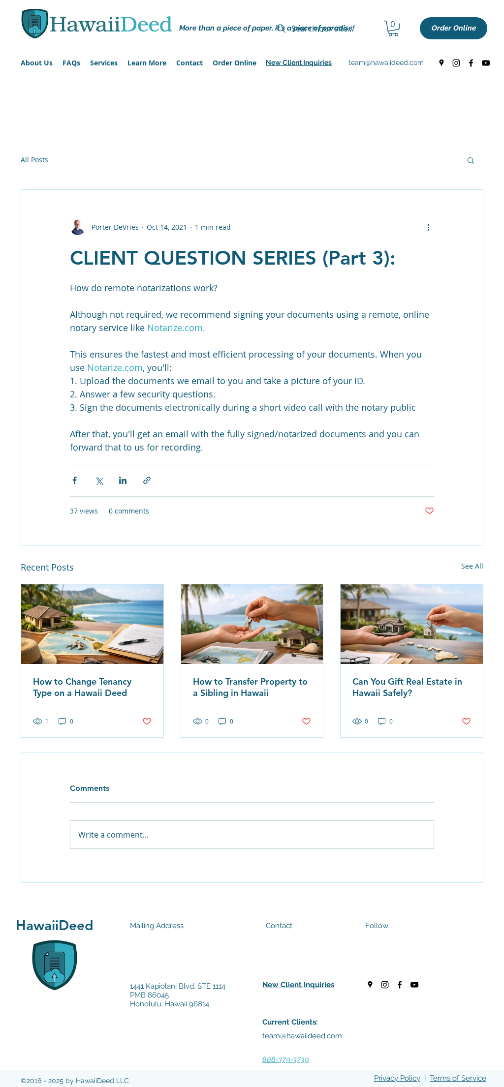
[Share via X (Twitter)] (98, 480)
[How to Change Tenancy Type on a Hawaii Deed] (92, 624)
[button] (299, 62)
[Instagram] (456, 63)
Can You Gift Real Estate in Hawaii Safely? (407, 687)
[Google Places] (441, 63)
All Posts (34, 159)
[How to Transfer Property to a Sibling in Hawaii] (252, 624)
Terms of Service (458, 1078)
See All (472, 566)
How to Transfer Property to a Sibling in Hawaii (250, 687)
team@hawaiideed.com (386, 62)
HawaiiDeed (55, 925)
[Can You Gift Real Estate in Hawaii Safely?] (412, 624)
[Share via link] (147, 480)
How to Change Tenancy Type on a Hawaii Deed (82, 687)
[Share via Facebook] (74, 480)
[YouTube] (486, 63)
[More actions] (428, 227)
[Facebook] (471, 63)
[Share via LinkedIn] (122, 480)
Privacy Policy (397, 1078)
